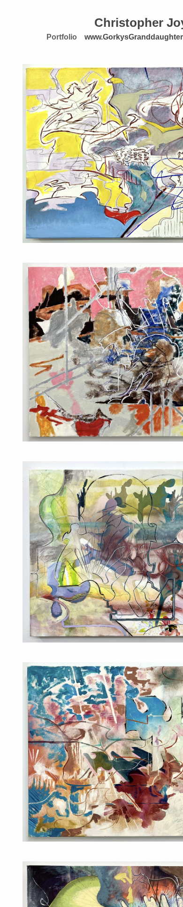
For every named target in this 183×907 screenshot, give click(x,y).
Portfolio (61, 37)
